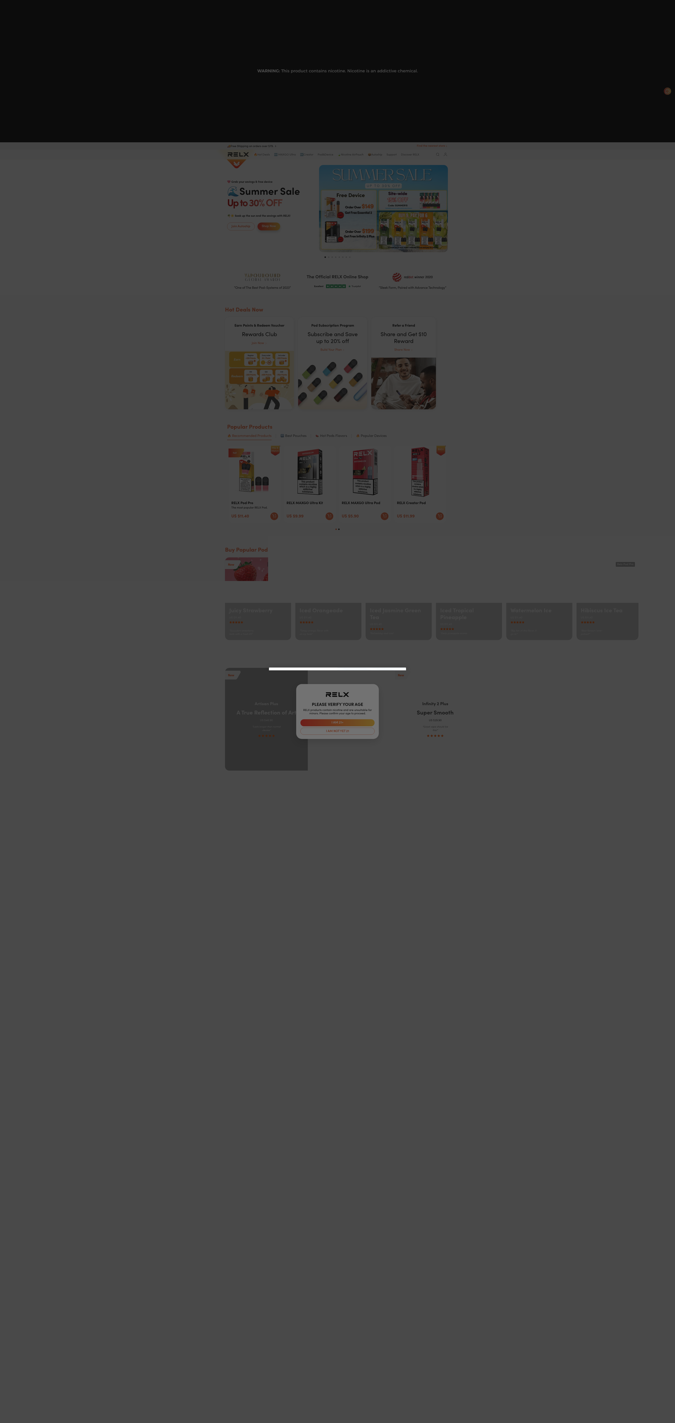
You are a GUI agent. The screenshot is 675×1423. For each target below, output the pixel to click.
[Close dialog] (401, 672)
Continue (303, 725)
